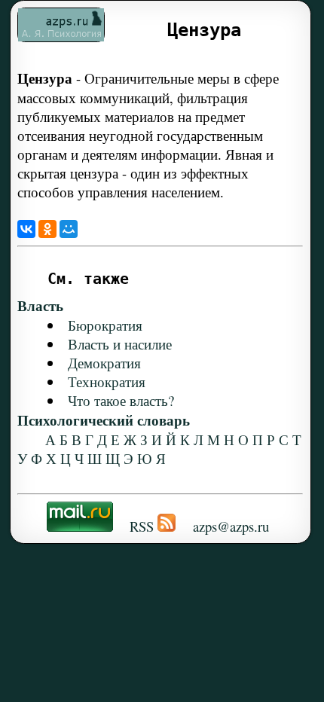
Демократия (104, 362)
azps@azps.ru (231, 526)
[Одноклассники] (47, 229)
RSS (141, 526)
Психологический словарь (103, 420)
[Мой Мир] (69, 229)
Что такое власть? (121, 400)
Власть (40, 305)
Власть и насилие (120, 343)
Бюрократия (105, 325)
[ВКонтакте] (26, 229)
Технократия (106, 381)
